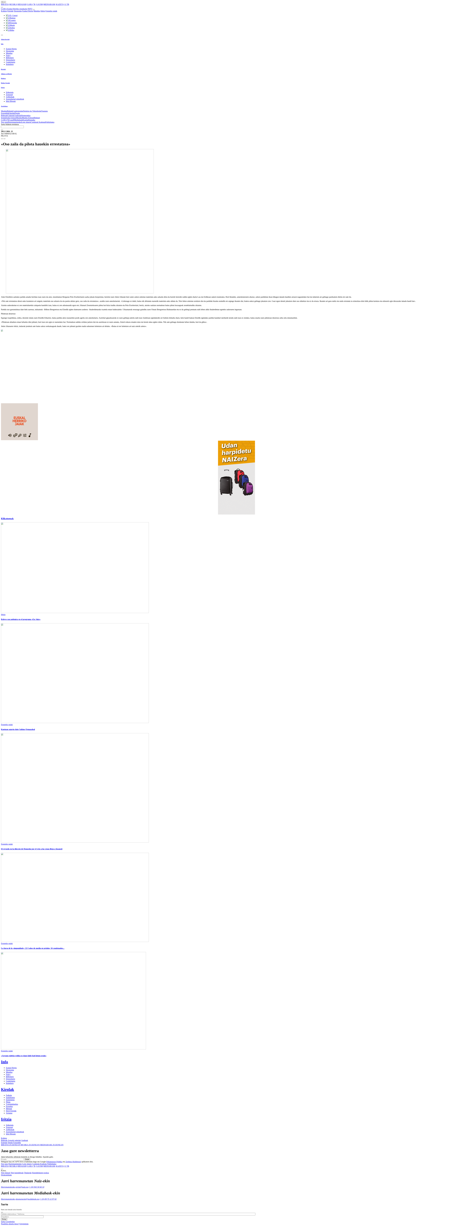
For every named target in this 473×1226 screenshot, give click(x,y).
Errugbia (9, 1106)
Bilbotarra (10, 58)
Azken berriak (5, 39)
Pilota (8, 1102)
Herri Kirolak (11, 1111)
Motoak (9, 1109)
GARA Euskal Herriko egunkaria (14, 9)
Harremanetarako (14, 122)
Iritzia (43, 11)
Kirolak (10, 11)
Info (2, 44)
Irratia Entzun (11, 118)
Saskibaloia (10, 1098)
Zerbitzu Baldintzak (73, 1162)
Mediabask (18, 120)
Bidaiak (10, 111)
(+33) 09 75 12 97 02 (48, 1199)
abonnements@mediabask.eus (27, 1199)
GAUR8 (39, 4)
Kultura (4, 11)
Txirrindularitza (12, 1104)
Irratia (3, 118)
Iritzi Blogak (11, 101)
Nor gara (4, 122)
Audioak (17, 115)
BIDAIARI (21, 4)
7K (34, 4)
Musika (4, 111)
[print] (2, 138)
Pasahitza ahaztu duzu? (10, 1224)
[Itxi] (2, 1212)
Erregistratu (23, 1224)
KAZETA (60, 4)
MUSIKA (13, 4)
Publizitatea (49, 122)
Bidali (27, 1159)
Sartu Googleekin (8, 1222)
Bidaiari (37, 118)
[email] (4, 138)
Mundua (37, 11)
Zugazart (9, 95)
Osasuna (44, 111)
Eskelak (11, 113)
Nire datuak (5, 1173)
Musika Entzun (28, 118)
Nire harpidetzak (17, 1173)
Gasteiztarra (10, 62)
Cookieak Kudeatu (38, 122)
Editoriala (9, 92)
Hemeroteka (25, 115)
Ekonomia (18, 11)
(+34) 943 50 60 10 (36, 1187)
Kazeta (25, 120)
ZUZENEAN (11, 1145)
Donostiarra (10, 60)
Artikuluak (10, 97)
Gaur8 (11, 120)
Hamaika (31, 120)
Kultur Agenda (5, 83)
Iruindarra (10, 64)
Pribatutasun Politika (54, 1162)
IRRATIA (5, 4)
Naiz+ (8, 55)
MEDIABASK (49, 4)
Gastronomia (18, 111)
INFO (30, 9)
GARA (30, 4)
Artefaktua (4, 106)
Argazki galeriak (14, 1140)
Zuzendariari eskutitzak (15, 99)
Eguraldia (4, 113)
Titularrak (28, 1173)
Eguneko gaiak (51, 11)
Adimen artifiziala (6, 74)
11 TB (66, 4)
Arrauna (9, 1113)
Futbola (9, 1095)
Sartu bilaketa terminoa (10, 124)
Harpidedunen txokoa (40, 1173)
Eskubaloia (10, 1100)
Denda (17, 113)
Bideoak (4, 115)
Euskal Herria (27, 11)
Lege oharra (26, 122)
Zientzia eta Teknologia (32, 111)
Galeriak (11, 115)
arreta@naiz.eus (22, 1187)
